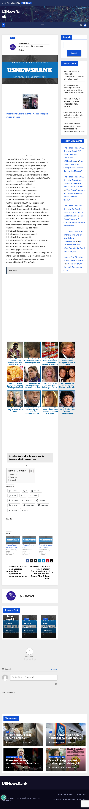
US (20, 757)
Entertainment (11, 757)
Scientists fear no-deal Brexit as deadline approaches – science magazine (18, 571)
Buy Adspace (68, 794)
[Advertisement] (30, 89)
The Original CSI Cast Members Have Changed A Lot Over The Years (50, 410)
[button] (81, 25)
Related (13, 480)
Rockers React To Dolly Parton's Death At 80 (15, 409)
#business (38, 46)
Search (67, 37)
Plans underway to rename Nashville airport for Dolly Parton (23, 763)
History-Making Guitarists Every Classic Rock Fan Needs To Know (15, 361)
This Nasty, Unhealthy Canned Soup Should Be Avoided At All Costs (50, 361)
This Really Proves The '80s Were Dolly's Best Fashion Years (50, 386)
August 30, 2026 (15, 742)
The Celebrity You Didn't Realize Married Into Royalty (67, 385)
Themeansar (6, 800)
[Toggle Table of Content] (30, 471)
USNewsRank (14, 783)
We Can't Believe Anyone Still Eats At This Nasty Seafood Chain (15, 386)
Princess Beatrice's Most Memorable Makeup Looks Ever (32, 385)
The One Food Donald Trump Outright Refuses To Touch (67, 361)
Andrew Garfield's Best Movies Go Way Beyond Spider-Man (32, 360)
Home (60, 794)
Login (55, 669)
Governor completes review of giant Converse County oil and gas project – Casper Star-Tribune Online (40, 572)
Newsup (35, 798)
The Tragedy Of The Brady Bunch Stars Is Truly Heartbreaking (67, 410)
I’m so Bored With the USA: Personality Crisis (73, 267)
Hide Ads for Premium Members (63, 799)
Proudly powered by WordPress (13, 798)
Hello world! (10, 618)
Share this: (13, 474)
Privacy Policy (82, 799)
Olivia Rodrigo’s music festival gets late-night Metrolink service (73, 115)
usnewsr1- (25, 43)
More (12, 38)
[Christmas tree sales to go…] (29, 540)
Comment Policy (81, 794)
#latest (21, 50)
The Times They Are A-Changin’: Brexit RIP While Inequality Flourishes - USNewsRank (74, 154)
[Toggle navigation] (43, 25)
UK (7, 732)
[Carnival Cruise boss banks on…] (13, 540)
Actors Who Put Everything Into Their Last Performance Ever (32, 410)
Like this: (13, 477)
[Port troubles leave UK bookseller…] (45, 540)
